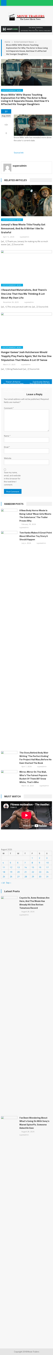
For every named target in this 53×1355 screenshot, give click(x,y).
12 (11, 867)
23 (40, 871)
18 (4, 871)
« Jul (3, 882)
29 (33, 876)
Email (7, 446)
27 (18, 876)
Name (7, 435)
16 (40, 867)
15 (33, 867)
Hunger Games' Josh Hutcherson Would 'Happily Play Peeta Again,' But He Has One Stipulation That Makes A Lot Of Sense (26, 356)
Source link (19, 152)
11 (4, 867)
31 (47, 876)
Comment (9, 408)
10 (47, 862)
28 (25, 876)
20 (18, 871)
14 (25, 867)
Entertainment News (24, 41)
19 (11, 871)
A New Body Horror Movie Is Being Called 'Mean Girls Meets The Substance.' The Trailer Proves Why (35, 515)
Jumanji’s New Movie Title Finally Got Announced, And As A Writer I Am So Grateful (23, 228)
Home (7, 41)
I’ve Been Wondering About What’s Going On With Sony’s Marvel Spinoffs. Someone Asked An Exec (34, 1123)
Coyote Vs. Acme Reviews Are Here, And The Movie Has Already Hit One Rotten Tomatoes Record (34, 903)
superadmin (20, 166)
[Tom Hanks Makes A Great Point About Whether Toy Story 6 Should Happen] (9, 640)
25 (4, 876)
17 (47, 867)
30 (40, 876)
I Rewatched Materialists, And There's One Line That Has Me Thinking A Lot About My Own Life (24, 294)
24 (47, 871)
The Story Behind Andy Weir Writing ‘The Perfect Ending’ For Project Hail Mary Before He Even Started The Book (35, 758)
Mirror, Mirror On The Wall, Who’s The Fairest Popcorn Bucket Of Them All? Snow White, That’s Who (33, 777)
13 (18, 867)
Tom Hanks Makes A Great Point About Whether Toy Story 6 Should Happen (35, 536)
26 (11, 876)
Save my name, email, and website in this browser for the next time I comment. (12, 478)
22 (33, 871)
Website (7, 458)
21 (25, 871)
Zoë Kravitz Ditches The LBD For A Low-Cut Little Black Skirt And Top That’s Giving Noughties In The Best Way (40, 382)
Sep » (8, 882)
